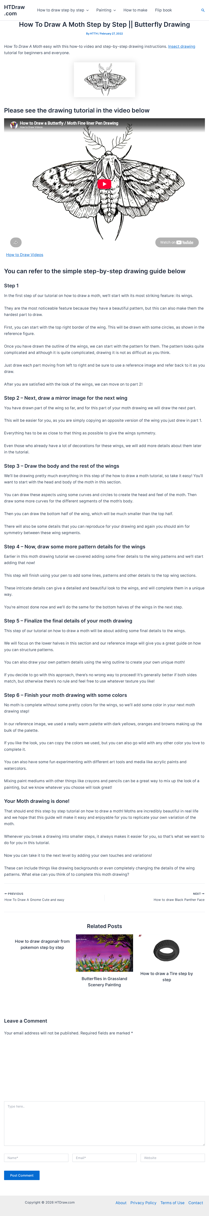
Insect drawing (181, 46)
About (121, 1202)
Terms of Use (172, 1202)
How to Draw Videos (24, 254)
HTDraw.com (14, 10)
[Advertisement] (104, 1070)
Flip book (163, 10)
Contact (195, 1202)
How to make (135, 10)
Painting (103, 10)
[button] (86, 10)
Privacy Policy (143, 1202)
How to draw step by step (60, 10)
